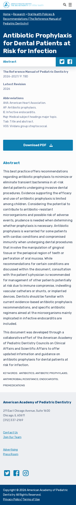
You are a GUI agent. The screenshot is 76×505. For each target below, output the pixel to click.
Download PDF (38, 147)
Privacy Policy (12, 499)
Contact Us (10, 432)
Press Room (10, 454)
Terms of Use (31, 499)
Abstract (9, 61)
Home (7, 14)
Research (19, 14)
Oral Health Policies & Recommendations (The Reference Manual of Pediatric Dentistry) (32, 19)
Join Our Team (12, 437)
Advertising (10, 449)
